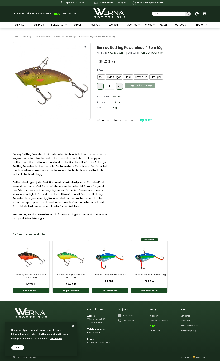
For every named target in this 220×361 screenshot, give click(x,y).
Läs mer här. (56, 338)
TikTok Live (69, 13)
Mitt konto (185, 316)
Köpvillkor (185, 320)
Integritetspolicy (188, 330)
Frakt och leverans (190, 325)
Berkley (117, 96)
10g (115, 107)
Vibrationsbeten (42, 36)
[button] (85, 48)
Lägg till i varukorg (140, 85)
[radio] (101, 77)
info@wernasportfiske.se (99, 342)
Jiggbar (18, 13)
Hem (16, 36)
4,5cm (116, 101)
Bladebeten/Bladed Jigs (65, 36)
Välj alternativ (31, 290)
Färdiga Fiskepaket (39, 13)
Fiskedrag (26, 36)
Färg (100, 70)
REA (57, 14)
